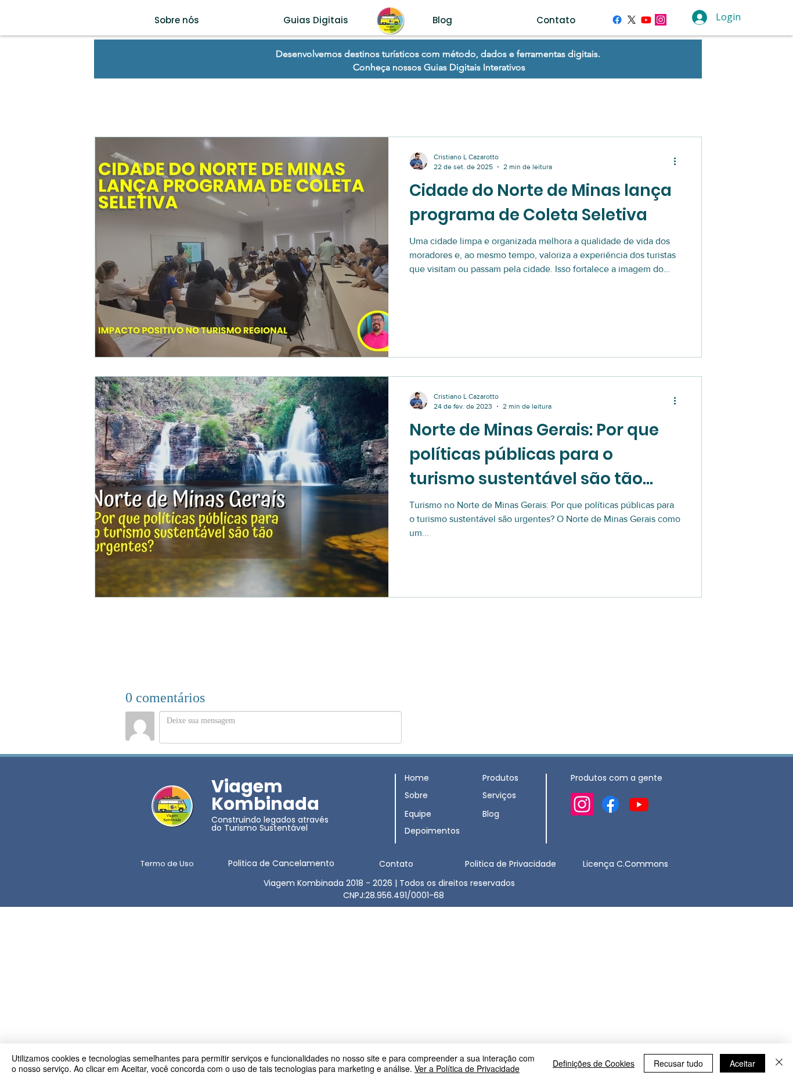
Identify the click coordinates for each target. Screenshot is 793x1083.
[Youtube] (646, 20)
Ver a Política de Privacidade (467, 1068)
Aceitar (742, 1063)
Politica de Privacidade (510, 864)
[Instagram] (660, 20)
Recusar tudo (678, 1063)
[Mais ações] (679, 161)
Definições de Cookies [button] (594, 1063)
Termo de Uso (167, 863)
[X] (631, 20)
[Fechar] (779, 1063)
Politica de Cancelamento (281, 863)
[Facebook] (617, 20)
